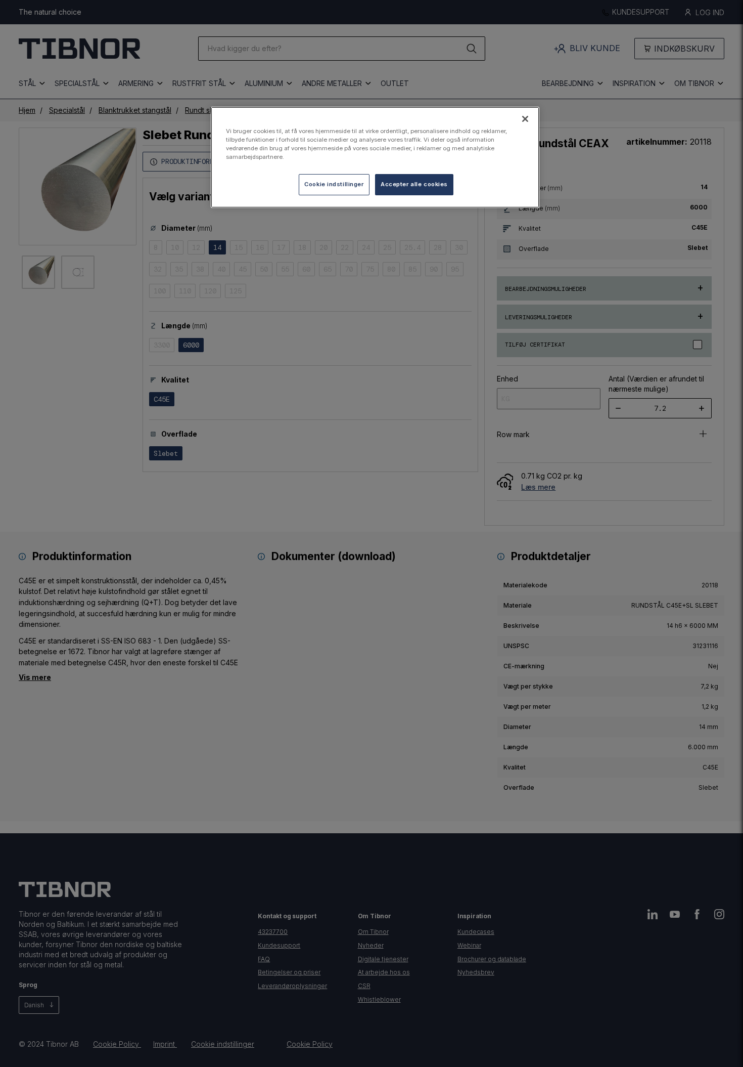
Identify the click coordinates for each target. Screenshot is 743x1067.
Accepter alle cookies (414, 184)
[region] (375, 157)
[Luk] (525, 119)
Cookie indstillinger (333, 184)
